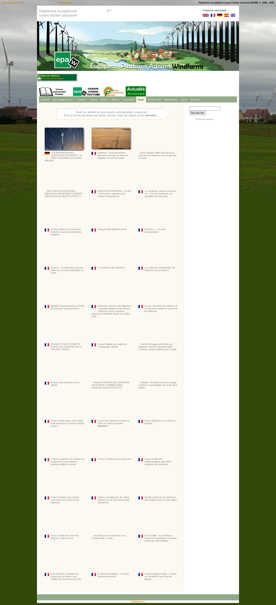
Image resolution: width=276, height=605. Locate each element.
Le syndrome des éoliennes (111, 267)
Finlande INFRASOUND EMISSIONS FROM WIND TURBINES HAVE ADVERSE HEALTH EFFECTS (111, 385)
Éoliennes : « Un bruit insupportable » (154, 230)
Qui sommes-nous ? (63, 99)
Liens (184, 99)
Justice (94, 99)
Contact (81, 99)
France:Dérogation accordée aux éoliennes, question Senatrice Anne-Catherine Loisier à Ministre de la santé (157, 347)
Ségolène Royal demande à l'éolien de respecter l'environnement (68, 307)
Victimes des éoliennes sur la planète (65, 383)
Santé (141, 99)
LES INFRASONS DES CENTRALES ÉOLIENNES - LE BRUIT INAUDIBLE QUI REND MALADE (63, 157)
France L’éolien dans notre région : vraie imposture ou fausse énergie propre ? (67, 423)
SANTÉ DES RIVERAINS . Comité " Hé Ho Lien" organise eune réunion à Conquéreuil (114, 193)
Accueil (45, 99)
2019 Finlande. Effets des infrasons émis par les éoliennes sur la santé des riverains (157, 155)
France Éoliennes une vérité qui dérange (159, 422)
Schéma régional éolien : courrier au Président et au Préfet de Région (160, 576)
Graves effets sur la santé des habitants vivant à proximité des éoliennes (66, 232)
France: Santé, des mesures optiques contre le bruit (65, 536)
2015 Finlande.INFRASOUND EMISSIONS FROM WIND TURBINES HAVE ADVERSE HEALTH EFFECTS (63, 193)
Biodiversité (154, 99)
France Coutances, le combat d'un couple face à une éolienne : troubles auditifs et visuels (67, 461)
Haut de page (66, 2)
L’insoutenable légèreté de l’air (112, 229)
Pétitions (196, 99)
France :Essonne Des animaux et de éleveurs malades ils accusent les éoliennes (160, 308)
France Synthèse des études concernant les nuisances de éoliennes (65, 500)
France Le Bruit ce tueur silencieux (115, 459)
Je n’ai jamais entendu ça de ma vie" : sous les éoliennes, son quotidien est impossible (160, 193)
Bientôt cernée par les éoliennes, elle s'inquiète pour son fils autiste (160, 498)
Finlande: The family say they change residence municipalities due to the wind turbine (157, 385)
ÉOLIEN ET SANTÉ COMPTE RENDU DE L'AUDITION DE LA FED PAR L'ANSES (66, 347)
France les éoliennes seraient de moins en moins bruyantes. (114, 423)
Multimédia (171, 99)
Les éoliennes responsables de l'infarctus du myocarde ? (159, 268)
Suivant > (140, 601)
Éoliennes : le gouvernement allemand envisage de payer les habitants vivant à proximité (113, 155)
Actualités (128, 99)
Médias (116, 99)
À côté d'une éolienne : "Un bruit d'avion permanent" (113, 575)
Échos (104, 99)
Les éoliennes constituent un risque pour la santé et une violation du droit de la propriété (66, 576)
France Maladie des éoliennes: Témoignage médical (112, 345)
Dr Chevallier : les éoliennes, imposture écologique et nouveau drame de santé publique (160, 538)
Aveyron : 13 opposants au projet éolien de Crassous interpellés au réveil (67, 270)
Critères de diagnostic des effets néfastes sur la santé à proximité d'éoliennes (114, 500)
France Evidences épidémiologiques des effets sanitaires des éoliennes (158, 461)
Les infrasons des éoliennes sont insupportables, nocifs (108, 536)
